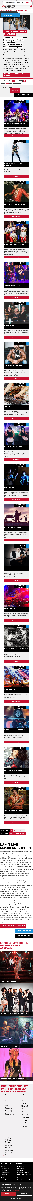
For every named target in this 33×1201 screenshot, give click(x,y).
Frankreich (8, 1111)
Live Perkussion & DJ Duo (13, 446)
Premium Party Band (9, 981)
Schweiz (24, 1120)
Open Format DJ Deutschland (15, 366)
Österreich (8, 1155)
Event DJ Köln (9, 608)
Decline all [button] (24, 1193)
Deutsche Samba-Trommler (14, 123)
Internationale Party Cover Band (15, 1013)
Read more (16, 1190)
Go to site (28, 2)
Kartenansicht (22, 95)
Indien (24, 1095)
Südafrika (25, 1129)
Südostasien (26, 1132)
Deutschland (9, 1108)
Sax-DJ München (10, 406)
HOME (3, 10)
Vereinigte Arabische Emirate (8, 1140)
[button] (16, 1198)
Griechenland (9, 1114)
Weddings (4, 1174)
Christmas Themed (23, 1172)
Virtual (3, 1176)
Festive (3, 1166)
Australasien (9, 1095)
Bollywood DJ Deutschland (14, 204)
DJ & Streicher (9, 487)
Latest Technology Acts (24, 1174)
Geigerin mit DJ (9, 689)
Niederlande (26, 1109)
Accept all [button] (8, 1193)
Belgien (7, 1098)
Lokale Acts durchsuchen (13, 926)
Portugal (25, 1112)
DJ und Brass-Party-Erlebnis (14, 244)
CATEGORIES (8, 10)
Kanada (24, 1101)
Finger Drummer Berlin (12, 527)
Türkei (7, 1135)
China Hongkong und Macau (10, 1103)
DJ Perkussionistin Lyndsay (12, 1079)
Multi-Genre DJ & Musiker (13, 770)
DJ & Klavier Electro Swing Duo (16, 649)
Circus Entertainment (23, 1180)
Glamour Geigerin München (14, 729)
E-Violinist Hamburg (11, 568)
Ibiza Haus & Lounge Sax (11, 1046)
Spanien (24, 1126)
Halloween (20, 1166)
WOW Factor (5, 1168)
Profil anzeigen (16, 135)
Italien (24, 1098)
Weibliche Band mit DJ (12, 285)
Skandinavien (26, 1123)
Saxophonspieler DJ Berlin (14, 810)
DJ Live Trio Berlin (11, 325)
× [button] (31, 1183)
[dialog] (16, 1191)
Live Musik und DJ (18, 10)
